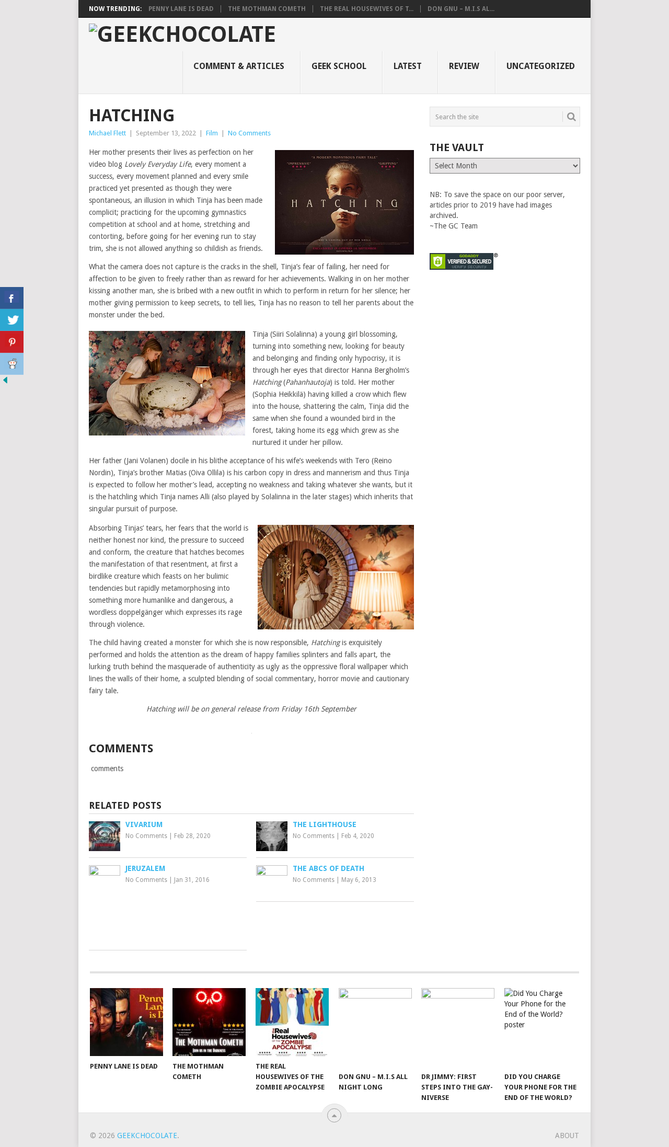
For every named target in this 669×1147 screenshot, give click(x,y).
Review (464, 66)
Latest (408, 66)
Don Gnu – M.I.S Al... (461, 9)
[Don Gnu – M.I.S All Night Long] (375, 1027)
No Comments (249, 133)
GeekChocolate (147, 1135)
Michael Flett (107, 133)
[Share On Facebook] (12, 298)
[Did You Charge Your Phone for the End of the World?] (541, 1027)
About (567, 1135)
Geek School (339, 66)
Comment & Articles (238, 66)
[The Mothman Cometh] (209, 1022)
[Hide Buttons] (5, 382)
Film (212, 133)
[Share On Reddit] (12, 364)
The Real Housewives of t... (366, 9)
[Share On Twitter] (12, 320)
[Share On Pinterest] (12, 342)
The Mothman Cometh (267, 9)
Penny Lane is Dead (181, 9)
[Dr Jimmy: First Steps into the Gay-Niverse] (457, 1027)
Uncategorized (540, 66)
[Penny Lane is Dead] (126, 1022)
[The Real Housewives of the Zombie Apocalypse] (292, 1022)
